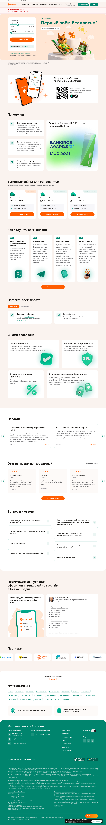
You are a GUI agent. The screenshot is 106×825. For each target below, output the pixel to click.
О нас (63, 740)
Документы (57, 806)
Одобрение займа (55, 625)
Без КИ (10, 691)
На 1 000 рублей (13, 695)
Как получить (25, 4)
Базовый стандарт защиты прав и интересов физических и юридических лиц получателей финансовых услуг (74, 797)
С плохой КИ (66, 699)
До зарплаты (65, 691)
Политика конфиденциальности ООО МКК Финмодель (68, 803)
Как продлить (25, 306)
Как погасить (34, 4)
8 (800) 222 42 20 (71, 4)
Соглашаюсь (96, 821)
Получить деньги (22, 39)
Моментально (85, 691)
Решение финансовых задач (58, 629)
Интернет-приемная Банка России (17, 795)
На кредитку (38, 699)
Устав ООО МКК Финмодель (15, 805)
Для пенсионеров (41, 691)
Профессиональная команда (58, 619)
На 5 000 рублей (38, 695)
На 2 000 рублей (25, 695)
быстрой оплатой (22, 320)
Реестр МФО (11, 793)
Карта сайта (65, 747)
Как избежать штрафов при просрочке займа (27, 428)
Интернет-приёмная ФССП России (17, 802)
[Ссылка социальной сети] (84, 740)
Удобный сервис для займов (58, 610)
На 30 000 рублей (90, 695)
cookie (78, 819)
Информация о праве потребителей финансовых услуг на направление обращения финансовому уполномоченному (38, 780)
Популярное (42, 4)
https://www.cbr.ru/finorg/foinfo (16, 796)
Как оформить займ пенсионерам (71, 427)
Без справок (19, 691)
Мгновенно (75, 691)
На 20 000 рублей (77, 695)
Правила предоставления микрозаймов (64, 792)
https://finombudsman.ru (14, 779)
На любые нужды (55, 612)
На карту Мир (12, 699)
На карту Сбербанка (25, 699)
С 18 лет (57, 699)
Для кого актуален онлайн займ (59, 623)
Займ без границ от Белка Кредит (59, 608)
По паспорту (48, 699)
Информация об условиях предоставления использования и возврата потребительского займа (26, 808)
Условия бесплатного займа (14, 55)
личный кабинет (29, 317)
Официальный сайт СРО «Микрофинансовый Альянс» (21, 801)
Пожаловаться (53, 4)
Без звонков (29, 691)
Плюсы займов (54, 627)
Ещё (59, 4)
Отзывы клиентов (67, 750)
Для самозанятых (54, 691)
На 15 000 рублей (64, 695)
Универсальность (55, 616)
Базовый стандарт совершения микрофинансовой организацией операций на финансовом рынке (74, 794)
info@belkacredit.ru (17, 739)
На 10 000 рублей (51, 695)
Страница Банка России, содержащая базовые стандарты (23, 798)
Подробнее (46, 444)
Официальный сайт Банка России (16, 792)
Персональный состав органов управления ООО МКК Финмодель (25, 806)
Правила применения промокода (28, 55)
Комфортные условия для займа (59, 621)
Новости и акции (67, 737)
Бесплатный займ (55, 614)
